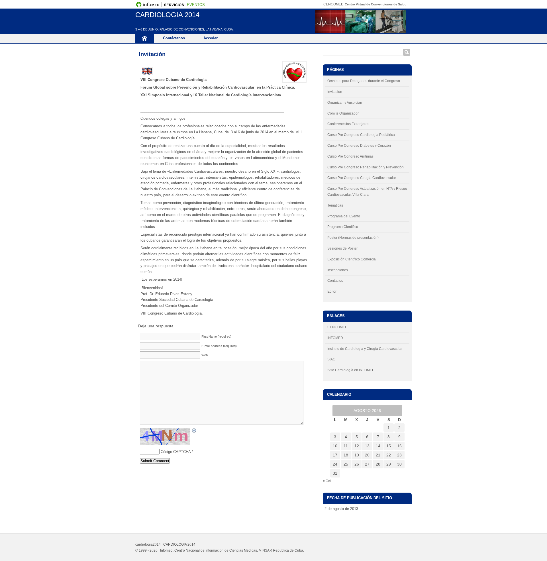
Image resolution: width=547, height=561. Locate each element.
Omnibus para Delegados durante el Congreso (363, 81)
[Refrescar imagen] (194, 430)
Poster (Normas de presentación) (353, 238)
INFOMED (335, 338)
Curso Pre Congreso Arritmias (350, 156)
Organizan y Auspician (344, 103)
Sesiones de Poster (342, 248)
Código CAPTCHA (176, 452)
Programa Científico (342, 227)
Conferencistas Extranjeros (348, 124)
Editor (331, 291)
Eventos (196, 5)
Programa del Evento (343, 216)
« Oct (327, 481)
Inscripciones (337, 270)
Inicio (144, 38)
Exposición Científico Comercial (352, 259)
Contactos (335, 281)
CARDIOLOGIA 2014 (167, 15)
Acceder (210, 38)
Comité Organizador (343, 113)
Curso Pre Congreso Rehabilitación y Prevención (365, 167)
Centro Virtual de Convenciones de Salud (376, 4)
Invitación (152, 54)
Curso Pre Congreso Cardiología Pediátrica (361, 135)
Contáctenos (174, 38)
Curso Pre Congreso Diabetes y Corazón (359, 146)
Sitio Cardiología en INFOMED (351, 370)
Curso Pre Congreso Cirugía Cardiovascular (361, 178)
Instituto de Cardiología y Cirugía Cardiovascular (365, 349)
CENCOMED (337, 327)
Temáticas (335, 205)
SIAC (331, 359)
